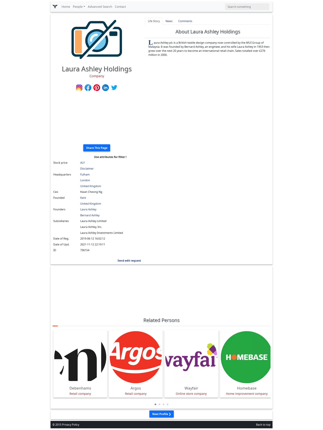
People (78, 7)
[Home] (55, 6)
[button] (155, 404)
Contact (120, 7)
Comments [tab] (185, 21)
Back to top (263, 424)
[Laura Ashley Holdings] (96, 39)
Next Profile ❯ (161, 414)
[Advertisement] (96, 118)
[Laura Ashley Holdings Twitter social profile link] (114, 87)
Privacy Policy (70, 424)
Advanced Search (100, 7)
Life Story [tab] (154, 21)
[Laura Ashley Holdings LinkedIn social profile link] (105, 87)
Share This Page (96, 148)
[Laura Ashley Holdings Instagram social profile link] (79, 87)
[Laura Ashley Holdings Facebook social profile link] (88, 87)
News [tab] (169, 21)
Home (66, 7)
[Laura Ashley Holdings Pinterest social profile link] (97, 87)
